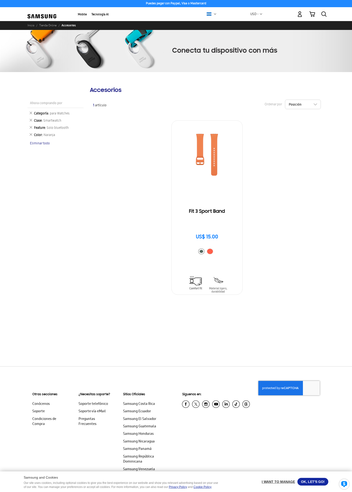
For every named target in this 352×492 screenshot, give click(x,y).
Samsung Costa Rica (139, 404)
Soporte (38, 411)
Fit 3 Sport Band (207, 211)
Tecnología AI (100, 14)
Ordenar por (273, 104)
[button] (215, 14)
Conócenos (41, 404)
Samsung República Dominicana (138, 459)
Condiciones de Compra (44, 421)
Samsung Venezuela (139, 469)
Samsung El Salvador (139, 419)
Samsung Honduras (138, 434)
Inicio (31, 25)
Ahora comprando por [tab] (46, 103)
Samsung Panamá (137, 449)
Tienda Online (48, 25)
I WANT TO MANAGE (278, 482)
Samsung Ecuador (137, 411)
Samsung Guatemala (139, 427)
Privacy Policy (178, 487)
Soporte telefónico (93, 404)
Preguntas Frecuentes (88, 421)
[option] (201, 251)
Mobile (82, 14)
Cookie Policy (202, 487)
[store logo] (42, 11)
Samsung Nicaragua (139, 442)
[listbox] (207, 252)
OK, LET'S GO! (313, 482)
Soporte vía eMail (92, 411)
